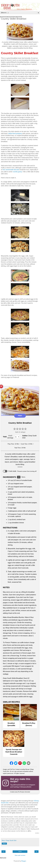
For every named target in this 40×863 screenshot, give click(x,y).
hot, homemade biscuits (11, 169)
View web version (20, 855)
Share (4, 843)
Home (20, 851)
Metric (23, 477)
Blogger (23, 861)
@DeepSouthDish (19, 785)
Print (20, 415)
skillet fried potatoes (15, 133)
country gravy (17, 172)
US (19, 477)
